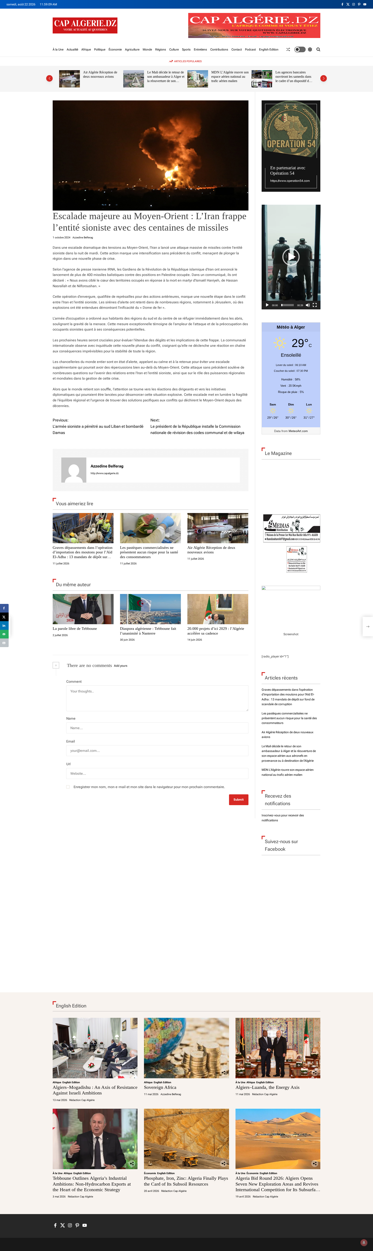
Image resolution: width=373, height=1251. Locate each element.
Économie (115, 49)
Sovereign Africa (160, 1087)
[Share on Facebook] (4, 608)
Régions (160, 49)
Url (68, 764)
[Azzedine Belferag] (73, 470)
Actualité (72, 49)
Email (70, 741)
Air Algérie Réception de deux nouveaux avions (100, 74)
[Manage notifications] (363, 1242)
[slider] (287, 305)
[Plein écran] (315, 305)
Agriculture (132, 49)
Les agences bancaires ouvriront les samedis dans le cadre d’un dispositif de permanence (293, 78)
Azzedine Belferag (83, 237)
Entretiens (200, 49)
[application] (291, 257)
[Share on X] (4, 617)
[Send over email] (4, 634)
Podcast (250, 49)
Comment (74, 681)
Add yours (120, 665)
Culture (174, 49)
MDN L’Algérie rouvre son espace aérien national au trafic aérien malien (230, 76)
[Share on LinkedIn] (4, 625)
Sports (186, 49)
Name (71, 718)
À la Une (58, 49)
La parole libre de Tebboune (75, 628)
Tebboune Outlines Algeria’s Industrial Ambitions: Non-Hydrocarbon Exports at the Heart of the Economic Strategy (92, 1183)
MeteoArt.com (298, 431)
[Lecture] (267, 305)
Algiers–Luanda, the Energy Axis (267, 1087)
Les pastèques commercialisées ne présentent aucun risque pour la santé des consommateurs (149, 552)
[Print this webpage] (4, 642)
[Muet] (308, 305)
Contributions (219, 49)
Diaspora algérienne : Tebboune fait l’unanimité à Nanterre (148, 630)
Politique (99, 49)
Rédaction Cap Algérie (82, 1100)
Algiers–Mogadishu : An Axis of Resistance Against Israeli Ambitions (95, 1090)
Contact (236, 49)
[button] (49, 78)
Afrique (86, 49)
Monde (147, 49)
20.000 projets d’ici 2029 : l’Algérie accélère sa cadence (215, 630)
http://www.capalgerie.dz (105, 473)
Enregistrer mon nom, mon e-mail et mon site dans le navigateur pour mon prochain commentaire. (149, 787)
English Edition (268, 49)
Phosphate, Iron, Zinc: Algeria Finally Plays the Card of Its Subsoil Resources (186, 1180)
